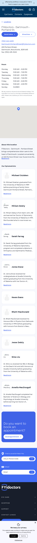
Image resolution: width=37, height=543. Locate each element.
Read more (5, 158)
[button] (3, 9)
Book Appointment (12, 437)
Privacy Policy (26, 532)
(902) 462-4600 (8, 41)
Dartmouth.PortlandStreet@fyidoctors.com (18, 44)
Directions (26, 34)
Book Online (8, 34)
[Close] (35, 523)
